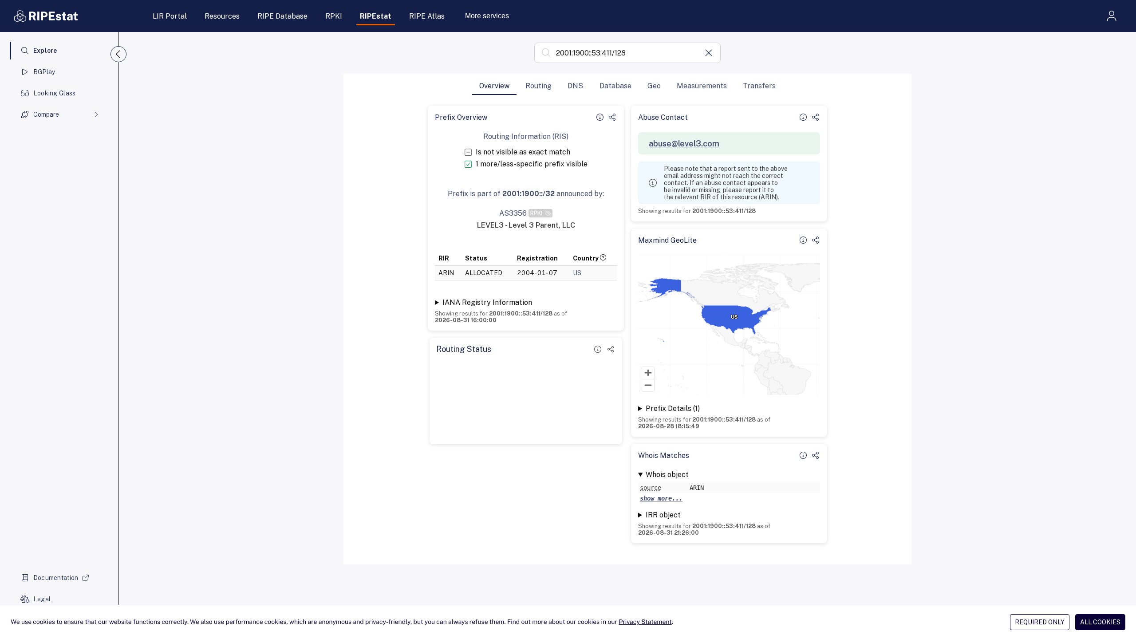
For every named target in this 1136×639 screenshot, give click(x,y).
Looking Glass (54, 93)
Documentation (56, 577)
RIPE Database (282, 16)
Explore (45, 50)
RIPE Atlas (427, 16)
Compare (46, 114)
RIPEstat (375, 16)
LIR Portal (170, 16)
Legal (42, 599)
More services (487, 16)
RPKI (333, 16)
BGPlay (44, 71)
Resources (222, 16)
